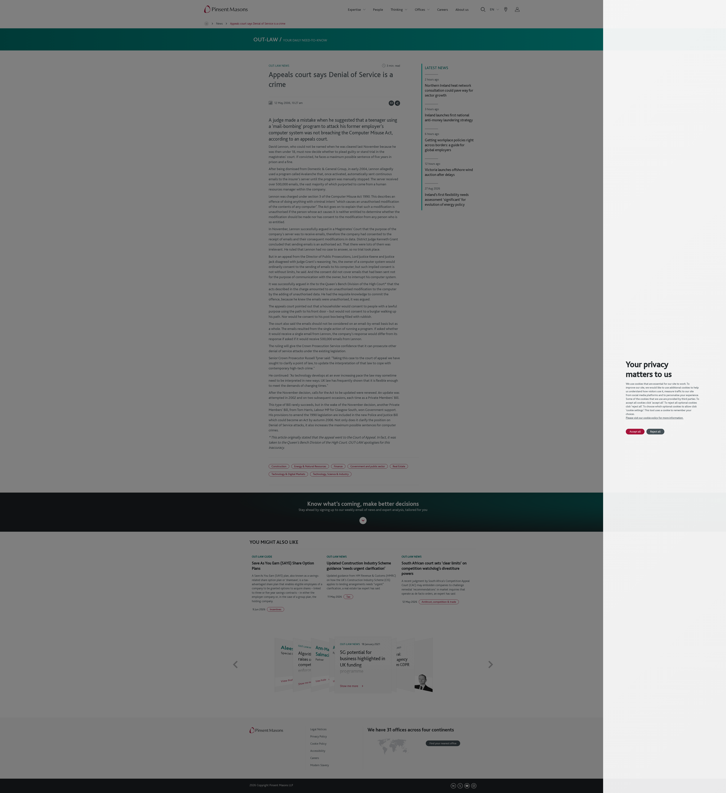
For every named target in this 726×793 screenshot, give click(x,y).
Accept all (635, 431)
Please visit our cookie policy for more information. (654, 417)
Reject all (655, 431)
